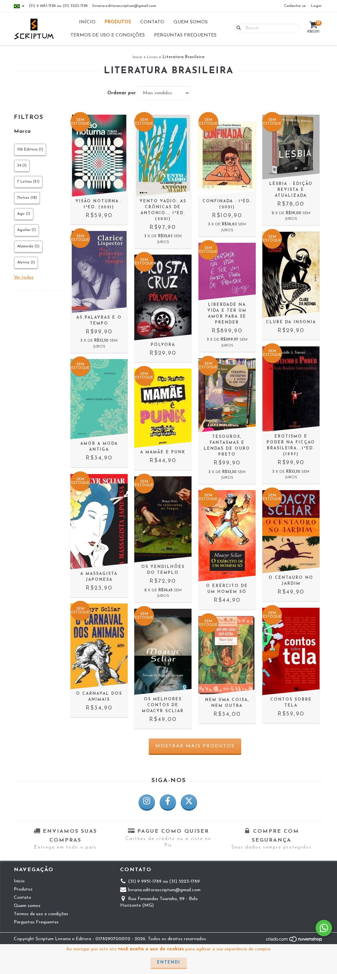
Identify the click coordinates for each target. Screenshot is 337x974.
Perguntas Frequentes (185, 35)
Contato (152, 22)
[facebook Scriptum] (168, 802)
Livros (152, 57)
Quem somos (190, 22)
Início (87, 22)
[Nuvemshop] (294, 941)
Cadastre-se (295, 6)
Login (316, 6)
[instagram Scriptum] (147, 802)
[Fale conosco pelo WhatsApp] (324, 928)
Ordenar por (121, 93)
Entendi (168, 962)
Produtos (118, 22)
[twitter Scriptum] (189, 802)
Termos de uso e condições (107, 35)
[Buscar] (237, 28)
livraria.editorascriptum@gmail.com (124, 6)
